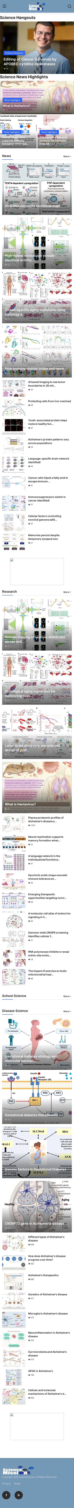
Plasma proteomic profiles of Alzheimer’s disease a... (46, 819)
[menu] (4, 6)
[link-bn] (37, 571)
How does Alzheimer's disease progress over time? (47, 1257)
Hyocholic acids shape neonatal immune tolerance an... (47, 877)
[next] (69, 47)
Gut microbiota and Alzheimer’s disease (47, 1353)
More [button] (66, 156)
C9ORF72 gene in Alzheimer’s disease (34, 1223)
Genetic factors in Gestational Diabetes (35, 1169)
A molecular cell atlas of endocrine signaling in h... (49, 915)
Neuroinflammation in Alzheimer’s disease (49, 1334)
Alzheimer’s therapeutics (43, 1275)
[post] (37, 48)
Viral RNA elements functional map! (32, 206)
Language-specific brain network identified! (48, 460)
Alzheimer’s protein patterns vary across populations (48, 441)
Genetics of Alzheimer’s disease (47, 1294)
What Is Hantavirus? (17, 106)
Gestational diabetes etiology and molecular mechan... (31, 1058)
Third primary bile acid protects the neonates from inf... (53, 140)
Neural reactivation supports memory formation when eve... (15, 140)
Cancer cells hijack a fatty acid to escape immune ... (48, 479)
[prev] (4, 47)
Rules (17, 1483)
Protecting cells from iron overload (49, 401)
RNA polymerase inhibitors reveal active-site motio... (48, 953)
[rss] (19, 1495)
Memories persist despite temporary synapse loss (43, 537)
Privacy (6, 1483)
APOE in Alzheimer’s (40, 1370)
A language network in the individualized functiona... (44, 857)
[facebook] (6, 1495)
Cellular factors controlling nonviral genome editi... (44, 517)
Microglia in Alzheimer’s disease (48, 1313)
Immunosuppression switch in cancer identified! (47, 498)
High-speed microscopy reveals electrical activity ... (29, 258)
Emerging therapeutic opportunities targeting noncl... (47, 896)
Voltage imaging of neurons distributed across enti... (35, 639)
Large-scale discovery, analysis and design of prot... (32, 748)
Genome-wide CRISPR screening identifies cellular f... (48, 934)
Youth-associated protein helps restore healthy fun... (47, 422)
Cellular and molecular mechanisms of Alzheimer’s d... (47, 1392)
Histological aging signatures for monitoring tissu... (30, 693)
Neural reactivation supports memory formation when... (45, 838)
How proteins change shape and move (34, 368)
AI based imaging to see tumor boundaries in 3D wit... (46, 383)
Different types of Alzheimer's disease (46, 1238)
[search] (69, 6)
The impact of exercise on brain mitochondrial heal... (47, 972)
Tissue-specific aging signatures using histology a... (35, 312)
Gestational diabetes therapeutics (31, 1115)
